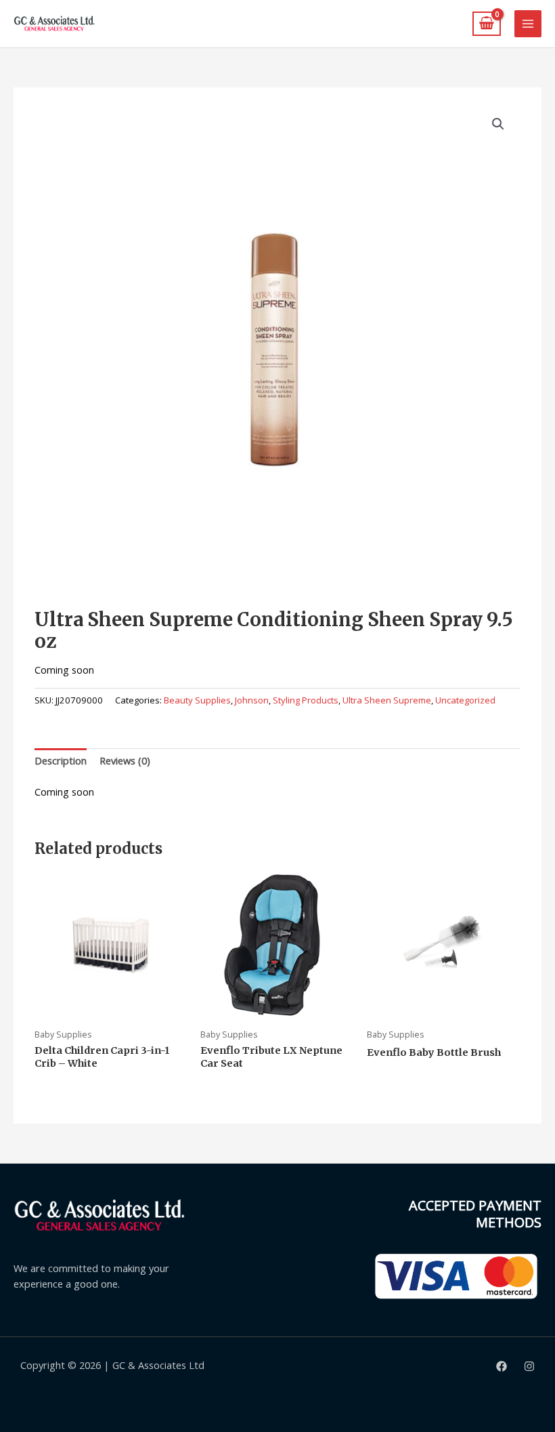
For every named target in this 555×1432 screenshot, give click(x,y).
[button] (498, 124)
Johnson (252, 700)
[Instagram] (529, 1366)
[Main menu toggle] (527, 23)
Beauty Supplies (197, 700)
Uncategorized (465, 700)
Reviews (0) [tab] (124, 760)
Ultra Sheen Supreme (386, 700)
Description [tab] (61, 760)
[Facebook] (501, 1366)
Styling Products (305, 700)
